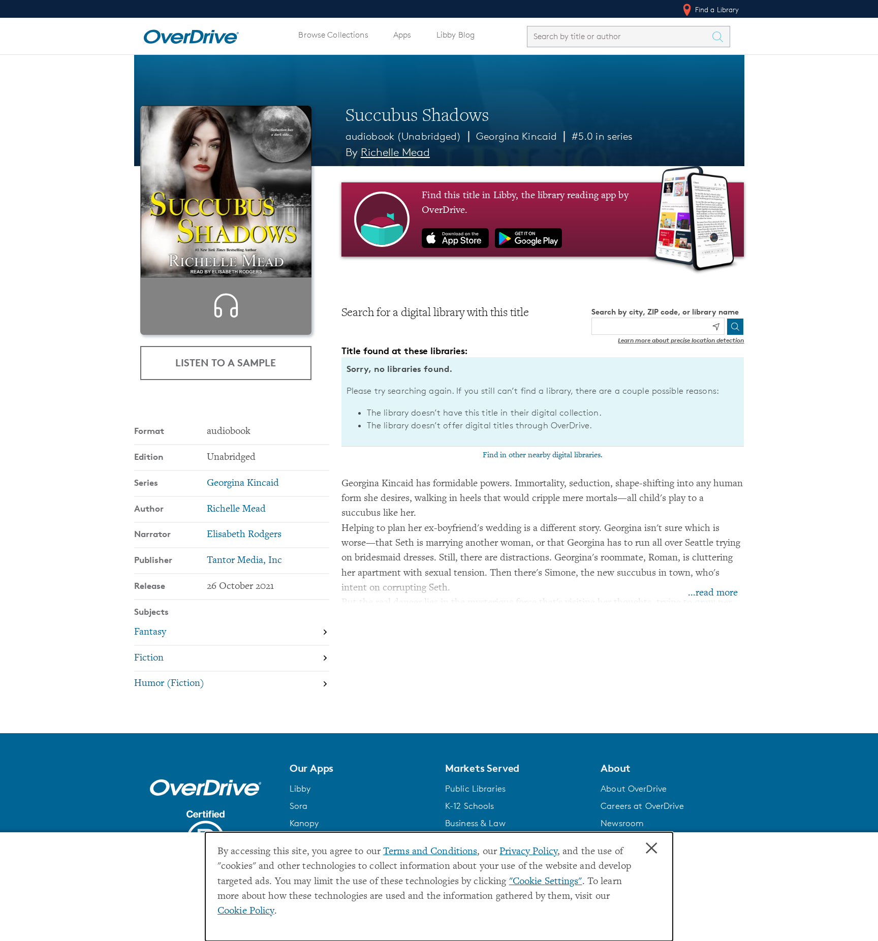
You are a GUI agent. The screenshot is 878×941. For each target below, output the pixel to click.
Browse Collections (333, 35)
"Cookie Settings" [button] (545, 882)
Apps (402, 35)
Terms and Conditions (430, 852)
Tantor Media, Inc (244, 561)
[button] (361, 768)
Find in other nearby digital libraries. (543, 455)
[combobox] (619, 36)
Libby (300, 788)
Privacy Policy (528, 852)
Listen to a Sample (225, 362)
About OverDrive (634, 788)
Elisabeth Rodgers (244, 535)
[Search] (735, 327)
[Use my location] (716, 327)
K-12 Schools (469, 806)
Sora (299, 806)
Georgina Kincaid (516, 136)
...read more (713, 593)
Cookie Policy (245, 911)
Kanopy (304, 823)
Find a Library (716, 9)
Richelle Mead (395, 152)
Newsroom (622, 823)
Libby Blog (455, 35)
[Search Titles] (720, 36)
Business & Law (475, 823)
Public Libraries (475, 788)
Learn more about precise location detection (681, 340)
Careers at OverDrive (642, 806)
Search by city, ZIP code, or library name (665, 312)
